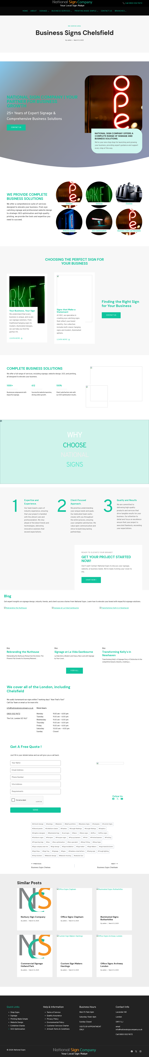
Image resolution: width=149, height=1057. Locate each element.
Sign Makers (91, 847)
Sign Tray (45, 851)
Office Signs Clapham (72, 916)
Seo (48, 842)
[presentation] (34, 900)
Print (85, 838)
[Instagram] (140, 1051)
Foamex (64, 829)
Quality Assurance (54, 1016)
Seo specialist (73, 842)
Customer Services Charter (58, 1026)
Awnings (49, 824)
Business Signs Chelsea (40, 866)
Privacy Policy (52, 1019)
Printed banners (96, 838)
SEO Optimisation (17, 1029)
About (33, 11)
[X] (136, 1051)
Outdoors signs (37, 838)
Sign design (55, 847)
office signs (102, 833)
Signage (55, 851)
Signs (63, 851)
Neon (74, 833)
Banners (58, 824)
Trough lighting (103, 851)
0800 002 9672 (135, 3)
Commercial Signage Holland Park (32, 965)
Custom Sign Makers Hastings (71, 965)
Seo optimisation (58, 842)
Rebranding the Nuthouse (23, 652)
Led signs (65, 833)
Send (35, 810)
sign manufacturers (106, 847)
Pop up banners (74, 838)
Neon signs (84, 833)
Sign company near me (40, 847)
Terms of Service (53, 1012)
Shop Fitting (85, 842)
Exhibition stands (51, 829)
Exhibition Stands (17, 1026)
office (93, 833)
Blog (8, 648)
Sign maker (80, 847)
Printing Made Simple (19, 1019)
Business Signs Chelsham (107, 866)
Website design (50, 856)
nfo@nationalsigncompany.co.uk (20, 708)
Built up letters (70, 824)
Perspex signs (61, 838)
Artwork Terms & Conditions (58, 1029)
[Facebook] (132, 1051)
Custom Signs (107, 824)
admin (70, 40)
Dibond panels (37, 829)
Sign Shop (36, 851)
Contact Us (106, 11)
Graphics (102, 829)
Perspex (49, 838)
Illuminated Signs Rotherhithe (109, 918)
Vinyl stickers (37, 856)
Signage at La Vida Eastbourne (73, 652)
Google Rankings (76, 829)
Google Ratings (90, 829)
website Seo (78, 856)
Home (25, 11)
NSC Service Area (74, 26)
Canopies (96, 824)
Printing (108, 838)
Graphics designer (38, 833)
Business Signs (84, 824)
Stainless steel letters (76, 851)
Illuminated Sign (53, 833)
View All (74, 671)
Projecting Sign (37, 842)
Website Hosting (65, 856)
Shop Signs (97, 842)
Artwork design (37, 824)
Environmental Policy (55, 1022)
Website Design (16, 1022)
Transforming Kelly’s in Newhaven (116, 653)
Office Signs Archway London (111, 965)
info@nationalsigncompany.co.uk (129, 1029)
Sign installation (68, 847)
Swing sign (91, 851)
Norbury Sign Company (33, 916)
